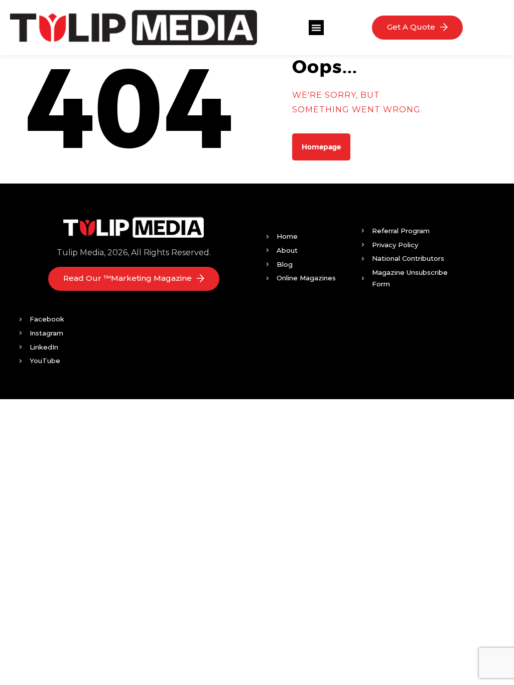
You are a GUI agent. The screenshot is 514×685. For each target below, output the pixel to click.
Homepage (321, 146)
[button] (316, 27)
